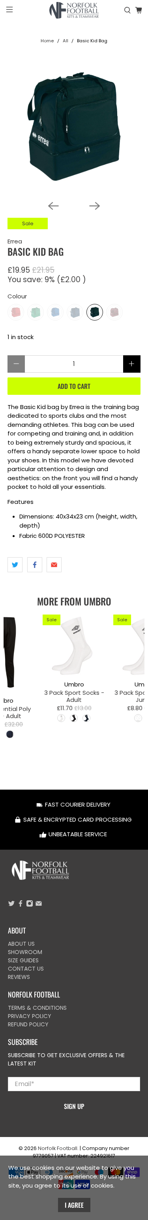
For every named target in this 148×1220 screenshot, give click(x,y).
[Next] (95, 206)
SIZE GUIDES (23, 960)
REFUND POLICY (28, 1024)
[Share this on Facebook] (34, 564)
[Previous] (53, 206)
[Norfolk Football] (74, 10)
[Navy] (75, 312)
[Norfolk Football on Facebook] (20, 905)
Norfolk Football (57, 1148)
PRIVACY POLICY (29, 1016)
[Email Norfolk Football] (38, 905)
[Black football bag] (73, 127)
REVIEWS (19, 977)
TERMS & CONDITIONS (37, 1008)
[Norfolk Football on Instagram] (29, 905)
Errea (14, 241)
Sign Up (74, 1106)
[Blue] (55, 312)
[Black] (94, 312)
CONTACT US (26, 969)
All (65, 41)
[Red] (15, 312)
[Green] (35, 312)
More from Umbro (74, 601)
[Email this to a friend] (54, 564)
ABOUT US (21, 944)
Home (47, 41)
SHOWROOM (25, 952)
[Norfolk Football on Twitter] (11, 905)
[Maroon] (114, 312)
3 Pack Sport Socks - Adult (74, 695)
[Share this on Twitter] (14, 564)
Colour (17, 296)
